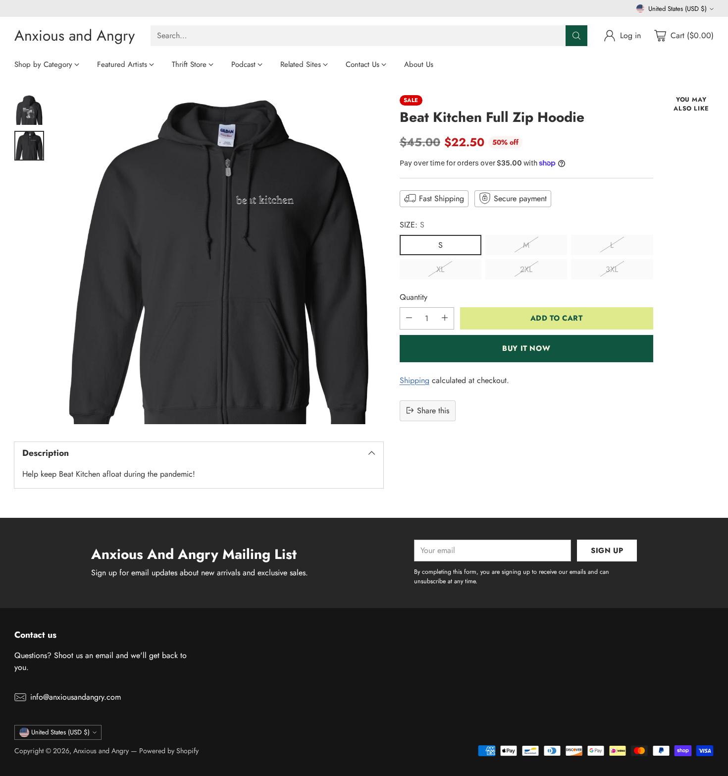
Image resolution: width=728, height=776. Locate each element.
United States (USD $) (677, 8)
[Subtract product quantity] (409, 318)
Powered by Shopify (169, 751)
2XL (526, 269)
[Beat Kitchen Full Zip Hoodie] (218, 259)
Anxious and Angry (101, 751)
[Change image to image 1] (29, 110)
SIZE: (412, 224)
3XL (612, 269)
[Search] (576, 35)
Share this (433, 410)
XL (440, 269)
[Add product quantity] (445, 318)
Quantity (413, 296)
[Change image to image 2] (29, 146)
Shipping (414, 380)
